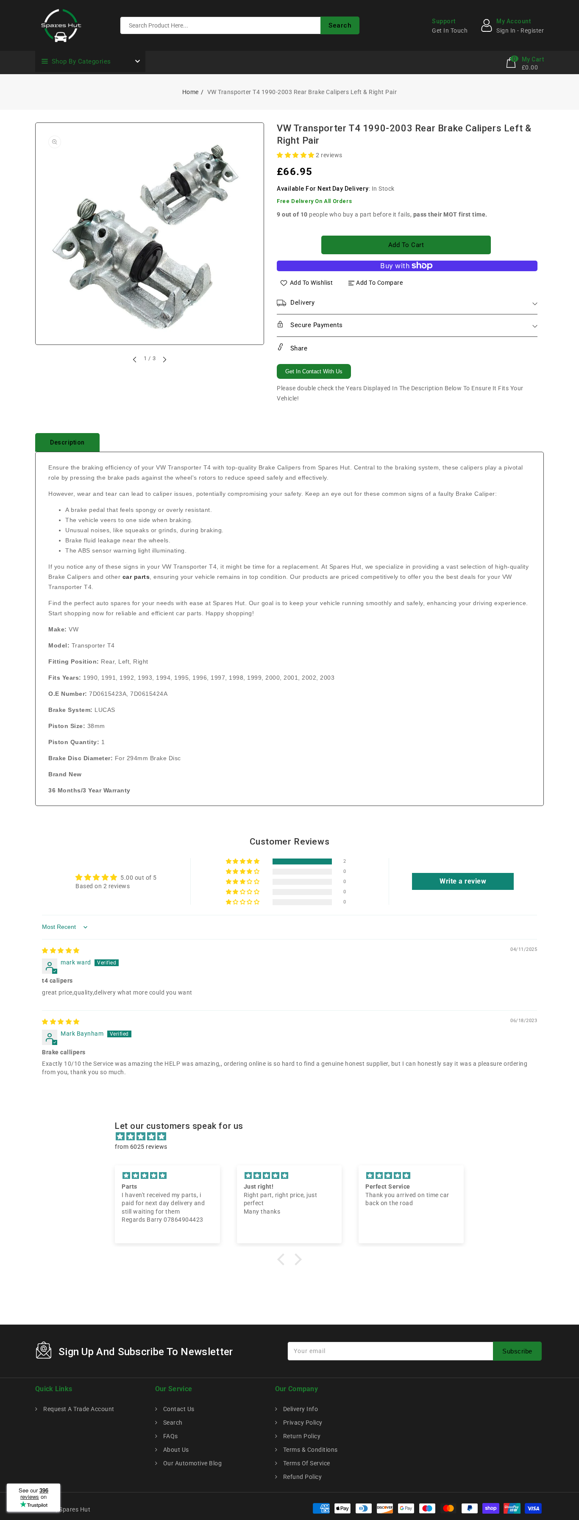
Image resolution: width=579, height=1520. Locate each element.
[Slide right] (164, 359)
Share (297, 348)
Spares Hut (74, 1509)
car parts (136, 576)
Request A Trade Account (78, 1409)
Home (190, 92)
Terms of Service (305, 1463)
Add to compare (379, 282)
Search (172, 1422)
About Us (175, 1449)
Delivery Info (299, 1409)
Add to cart (406, 245)
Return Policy (300, 1436)
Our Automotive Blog (191, 1463)
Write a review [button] (463, 881)
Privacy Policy (302, 1422)
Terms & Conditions (309, 1449)
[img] (61, 950)
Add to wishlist (311, 282)
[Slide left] (135, 359)
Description (67, 442)
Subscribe (517, 1351)
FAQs (169, 1436)
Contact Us (178, 1409)
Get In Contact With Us (313, 371)
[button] (296, 155)
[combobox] (239, 25)
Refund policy (301, 1476)
